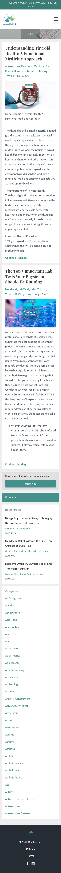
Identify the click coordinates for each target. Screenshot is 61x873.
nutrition (32, 71)
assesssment (12, 727)
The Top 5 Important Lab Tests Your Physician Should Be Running (28, 276)
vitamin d (11, 294)
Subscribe (30, 483)
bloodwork (11, 289)
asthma (9, 734)
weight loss (25, 294)
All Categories (13, 598)
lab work (24, 289)
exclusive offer (12, 574)
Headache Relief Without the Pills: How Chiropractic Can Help (28, 543)
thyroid (9, 75)
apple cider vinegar (16, 705)
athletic (9, 756)
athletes (10, 748)
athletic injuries (14, 763)
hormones (20, 71)
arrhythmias (12, 713)
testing (43, 71)
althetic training (14, 670)
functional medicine (32, 66)
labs (33, 289)
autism (9, 792)
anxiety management (17, 698)
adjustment (12, 648)
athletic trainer (14, 777)
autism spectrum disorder (20, 799)
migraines (43, 551)
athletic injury (13, 770)
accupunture (12, 612)
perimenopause (23, 528)
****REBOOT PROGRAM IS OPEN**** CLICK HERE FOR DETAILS (30, 4)
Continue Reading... (16, 257)
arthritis (10, 720)
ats (7, 784)
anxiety (9, 691)
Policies (30, 849)
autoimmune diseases (18, 813)
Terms (30, 855)
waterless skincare (35, 574)
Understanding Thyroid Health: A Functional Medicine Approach (27, 53)
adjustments (12, 655)
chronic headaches (29, 551)
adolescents (12, 663)
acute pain (11, 634)
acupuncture (12, 627)
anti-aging (11, 684)
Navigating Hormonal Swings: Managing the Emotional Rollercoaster (28, 521)
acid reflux (11, 619)
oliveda (22, 574)
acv (7, 641)
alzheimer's (11, 677)
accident (10, 605)
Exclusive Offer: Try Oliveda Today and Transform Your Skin (28, 566)
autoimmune (12, 66)
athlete (9, 741)
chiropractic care (12, 551)
